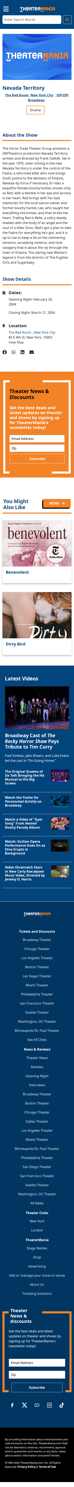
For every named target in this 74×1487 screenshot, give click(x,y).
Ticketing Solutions (37, 1293)
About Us (37, 1284)
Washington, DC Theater (37, 1021)
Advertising (37, 1266)
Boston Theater (37, 967)
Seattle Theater (37, 1012)
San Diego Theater (37, 1167)
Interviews (37, 1085)
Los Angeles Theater (37, 958)
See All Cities (37, 1039)
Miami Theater (37, 985)
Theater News (37, 1058)
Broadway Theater (37, 939)
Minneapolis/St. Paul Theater (37, 1030)
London (37, 1230)
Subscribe (37, 458)
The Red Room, (17, 95)
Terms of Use (47, 1467)
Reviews (37, 1067)
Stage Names (37, 1248)
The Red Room (20, 332)
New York (37, 1221)
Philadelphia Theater (37, 994)
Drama (35, 110)
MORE (54, 503)
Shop (37, 1257)
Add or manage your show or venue (37, 1275)
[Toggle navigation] (2, 8)
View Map (16, 342)
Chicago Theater (37, 949)
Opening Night (37, 1076)
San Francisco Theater (37, 1003)
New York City (41, 95)
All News (37, 1203)
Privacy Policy (26, 1467)
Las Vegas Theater (37, 976)
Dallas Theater (37, 1121)
